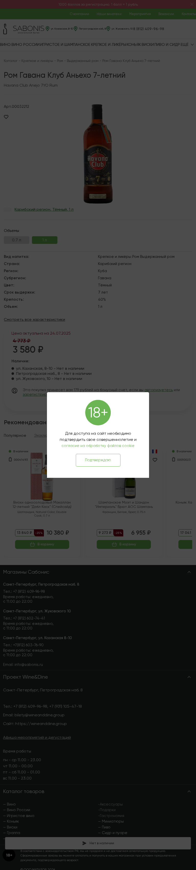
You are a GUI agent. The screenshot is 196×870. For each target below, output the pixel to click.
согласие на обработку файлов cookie (98, 445)
